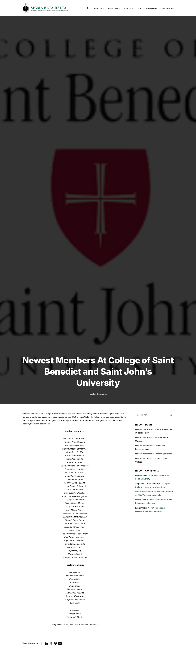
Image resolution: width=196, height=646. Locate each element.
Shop (140, 8)
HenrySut (139, 499)
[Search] (171, 415)
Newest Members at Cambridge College (153, 453)
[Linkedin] (46, 643)
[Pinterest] (55, 643)
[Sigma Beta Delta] (46, 8)
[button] (103, 8)
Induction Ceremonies (98, 394)
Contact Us (167, 8)
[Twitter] (51, 643)
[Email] (60, 643)
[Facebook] (41, 643)
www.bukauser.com (144, 491)
